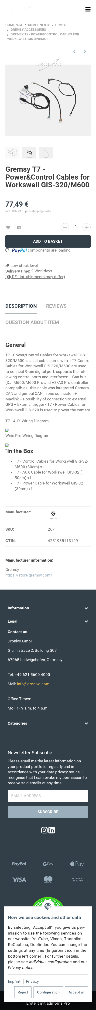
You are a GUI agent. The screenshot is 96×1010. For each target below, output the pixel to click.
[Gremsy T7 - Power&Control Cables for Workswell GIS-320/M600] (48, 100)
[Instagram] (44, 830)
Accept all (77, 992)
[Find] (79, 9)
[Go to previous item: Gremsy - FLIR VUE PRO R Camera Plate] (74, 51)
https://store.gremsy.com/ (28, 575)
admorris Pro (58, 1003)
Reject (23, 992)
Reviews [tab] (56, 306)
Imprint (14, 981)
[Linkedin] (51, 830)
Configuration (48, 992)
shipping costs (41, 211)
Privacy (32, 981)
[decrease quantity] (65, 227)
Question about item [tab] (32, 322)
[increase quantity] (86, 227)
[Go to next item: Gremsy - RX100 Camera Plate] (85, 51)
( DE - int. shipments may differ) (35, 277)
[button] (48, 608)
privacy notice (67, 772)
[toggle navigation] (88, 9)
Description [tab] (21, 306)
